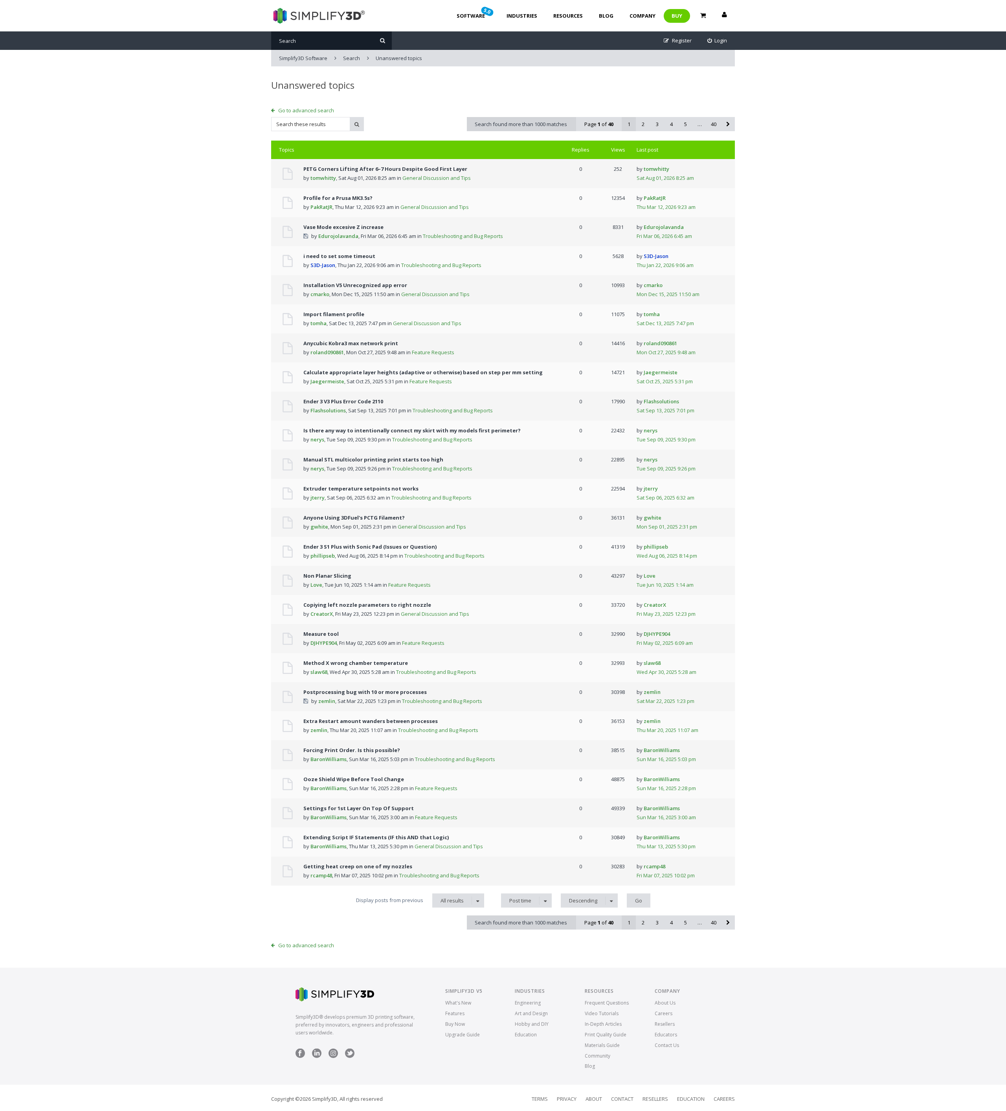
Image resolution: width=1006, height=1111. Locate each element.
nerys (317, 439)
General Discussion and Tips (436, 177)
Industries (522, 15)
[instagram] (333, 1056)
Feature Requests (433, 352)
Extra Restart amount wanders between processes (370, 721)
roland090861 (327, 352)
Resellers (665, 1024)
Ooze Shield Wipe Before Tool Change (353, 779)
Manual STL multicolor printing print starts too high (373, 459)
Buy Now (455, 1024)
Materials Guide (602, 1045)
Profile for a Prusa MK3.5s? (338, 197)
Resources (568, 15)
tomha (318, 323)
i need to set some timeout (339, 256)
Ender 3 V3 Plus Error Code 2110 (343, 401)
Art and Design (531, 1013)
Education (526, 1034)
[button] (728, 124)
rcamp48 (321, 875)
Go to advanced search (306, 110)
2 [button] (643, 124)
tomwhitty (323, 177)
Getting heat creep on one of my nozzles (357, 866)
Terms (540, 1098)
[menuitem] (717, 40)
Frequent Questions (607, 1002)
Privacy (566, 1098)
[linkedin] (316, 1056)
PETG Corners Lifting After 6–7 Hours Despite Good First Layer (385, 168)
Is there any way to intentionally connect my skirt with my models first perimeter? (412, 430)
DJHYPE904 (323, 642)
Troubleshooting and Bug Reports (463, 236)
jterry (317, 497)
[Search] (382, 40)
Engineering (528, 1002)
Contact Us (667, 1045)
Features (454, 1013)
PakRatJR (321, 206)
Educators (666, 1034)
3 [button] (657, 124)
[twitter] (349, 1056)
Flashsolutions (328, 410)
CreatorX (321, 613)
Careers (663, 1013)
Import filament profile (333, 314)
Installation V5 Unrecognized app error (355, 285)
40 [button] (713, 124)
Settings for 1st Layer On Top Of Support (358, 808)
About (594, 1098)
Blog (606, 15)
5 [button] (685, 124)
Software (474, 13)
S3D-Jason (322, 265)
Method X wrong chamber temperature (355, 662)
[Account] (724, 15)
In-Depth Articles (603, 1024)
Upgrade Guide (462, 1034)
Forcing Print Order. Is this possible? (351, 750)
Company (642, 15)
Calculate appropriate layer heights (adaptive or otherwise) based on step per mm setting (423, 372)
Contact (622, 1098)
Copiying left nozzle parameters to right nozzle (367, 604)
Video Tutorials (602, 1013)
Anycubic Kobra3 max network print (350, 343)
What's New (458, 1002)
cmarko (319, 294)
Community (597, 1055)
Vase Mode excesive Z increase (343, 227)
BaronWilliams (328, 759)
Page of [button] (598, 124)
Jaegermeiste (327, 381)
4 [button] (671, 124)
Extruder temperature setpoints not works (361, 488)
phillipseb (322, 555)
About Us (665, 1002)
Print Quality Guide (605, 1034)
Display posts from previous (410, 900)
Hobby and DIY (532, 1024)
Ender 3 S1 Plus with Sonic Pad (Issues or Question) (370, 546)
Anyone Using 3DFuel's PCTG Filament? (354, 517)
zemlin (326, 701)
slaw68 (318, 671)
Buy (677, 15)
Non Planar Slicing (327, 575)
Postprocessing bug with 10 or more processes (365, 692)
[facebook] (300, 1056)
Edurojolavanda (338, 236)
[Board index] (318, 16)
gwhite (319, 526)
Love (316, 584)
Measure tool (321, 633)
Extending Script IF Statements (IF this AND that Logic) (376, 837)
